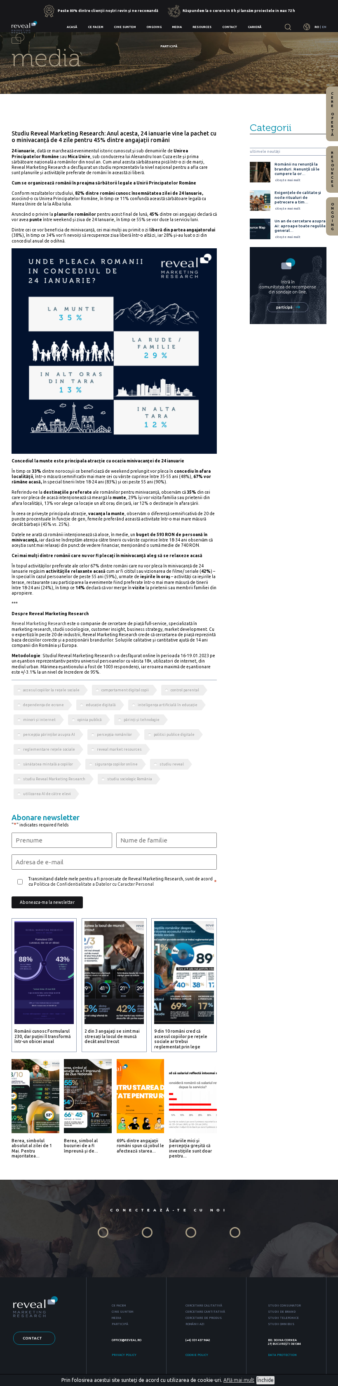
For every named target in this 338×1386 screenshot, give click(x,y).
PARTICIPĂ (120, 1323)
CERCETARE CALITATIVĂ (203, 1305)
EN (324, 26)
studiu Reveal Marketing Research (54, 779)
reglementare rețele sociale (49, 749)
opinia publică (89, 720)
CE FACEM (119, 1305)
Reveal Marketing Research (39, 623)
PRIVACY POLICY (124, 1354)
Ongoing (154, 26)
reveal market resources (119, 749)
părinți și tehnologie (142, 720)
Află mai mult (238, 1380)
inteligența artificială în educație (167, 705)
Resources (201, 26)
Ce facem (95, 26)
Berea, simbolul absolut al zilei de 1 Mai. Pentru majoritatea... (32, 1148)
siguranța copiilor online (116, 764)
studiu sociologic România (129, 779)
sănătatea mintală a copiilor (48, 764)
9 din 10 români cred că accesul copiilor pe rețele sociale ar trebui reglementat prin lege (180, 1039)
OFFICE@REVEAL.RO (126, 1340)
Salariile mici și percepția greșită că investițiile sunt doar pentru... (190, 1148)
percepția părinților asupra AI (49, 735)
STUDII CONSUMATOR (284, 1305)
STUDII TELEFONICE (283, 1317)
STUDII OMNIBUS (281, 1323)
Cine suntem (125, 26)
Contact (229, 26)
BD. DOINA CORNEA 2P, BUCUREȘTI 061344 (284, 1341)
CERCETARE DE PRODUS (203, 1317)
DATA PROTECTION (282, 1354)
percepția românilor (114, 735)
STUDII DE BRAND (282, 1311)
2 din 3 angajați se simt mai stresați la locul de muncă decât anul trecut (112, 1036)
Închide (265, 1380)
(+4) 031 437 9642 (197, 1340)
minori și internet (39, 720)
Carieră (254, 26)
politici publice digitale (174, 735)
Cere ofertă (332, 114)
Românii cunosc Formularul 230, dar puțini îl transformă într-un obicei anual (42, 1036)
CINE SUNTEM (122, 1311)
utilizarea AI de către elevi (47, 794)
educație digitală (101, 705)
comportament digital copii (125, 690)
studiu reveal (172, 764)
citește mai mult (287, 180)
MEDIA (116, 1317)
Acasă (72, 26)
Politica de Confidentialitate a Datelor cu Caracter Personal (94, 884)
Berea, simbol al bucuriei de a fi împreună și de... (81, 1145)
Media (177, 26)
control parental (185, 690)
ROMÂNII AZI (194, 1323)
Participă (168, 46)
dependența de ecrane (43, 705)
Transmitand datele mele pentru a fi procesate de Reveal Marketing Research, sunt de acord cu (120, 881)
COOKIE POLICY (196, 1354)
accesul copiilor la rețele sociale (51, 690)
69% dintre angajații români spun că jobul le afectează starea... (140, 1145)
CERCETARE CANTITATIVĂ (205, 1311)
